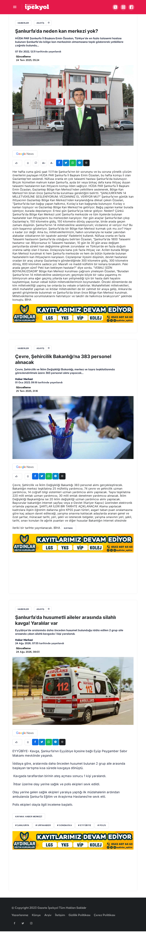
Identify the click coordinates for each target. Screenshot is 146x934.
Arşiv (47, 915)
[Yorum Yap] (36, 163)
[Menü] (15, 7)
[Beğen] (17, 163)
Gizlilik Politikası (79, 915)
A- (51, 163)
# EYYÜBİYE (84, 825)
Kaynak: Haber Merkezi (28, 816)
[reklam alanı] (73, 313)
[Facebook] (14, 923)
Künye (36, 915)
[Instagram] (31, 923)
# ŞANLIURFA (22, 825)
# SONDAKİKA (64, 825)
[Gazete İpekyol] (37, 7)
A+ (43, 163)
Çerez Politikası (104, 915)
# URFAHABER (43, 825)
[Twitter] (23, 923)
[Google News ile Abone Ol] (24, 153)
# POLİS (102, 825)
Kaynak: (68, 528)
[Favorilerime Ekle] (28, 163)
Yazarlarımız (20, 915)
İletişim (60, 915)
